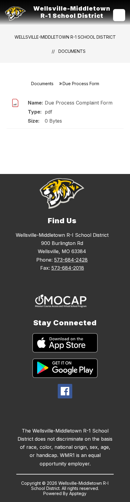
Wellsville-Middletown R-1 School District (65, 37)
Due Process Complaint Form (78, 103)
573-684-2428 (71, 260)
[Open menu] (119, 15)
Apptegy (77, 493)
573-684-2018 (67, 268)
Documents (72, 51)
